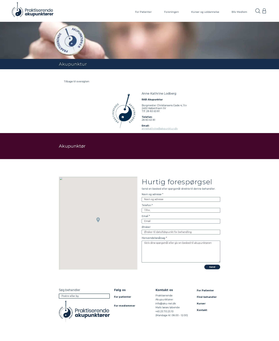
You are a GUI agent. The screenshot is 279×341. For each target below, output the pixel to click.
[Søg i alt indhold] (258, 10)
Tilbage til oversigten (76, 81)
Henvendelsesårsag (154, 238)
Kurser (201, 303)
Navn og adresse (152, 194)
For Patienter (143, 12)
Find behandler (207, 297)
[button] (98, 220)
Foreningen (171, 12)
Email (146, 216)
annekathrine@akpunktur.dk (160, 128)
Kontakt (202, 310)
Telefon (147, 205)
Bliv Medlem (239, 12)
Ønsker (146, 227)
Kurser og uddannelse (205, 12)
